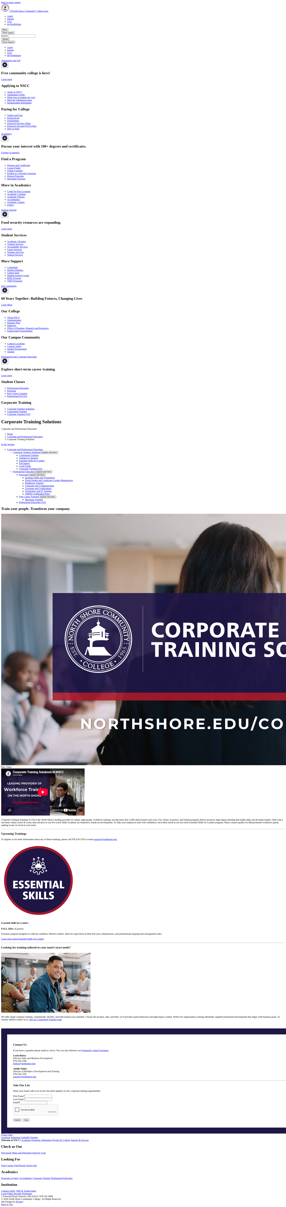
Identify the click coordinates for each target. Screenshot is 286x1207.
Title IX (19, 1191)
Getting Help (13, 273)
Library (10, 205)
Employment (30, 1191)
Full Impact (24, 463)
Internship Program (16, 179)
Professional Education (18, 388)
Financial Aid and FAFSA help (21, 126)
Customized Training (17, 411)
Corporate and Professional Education (25, 436)
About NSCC (13, 317)
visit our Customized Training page (45, 1019)
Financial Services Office (19, 123)
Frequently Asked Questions (95, 1050)
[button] (143, 641)
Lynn (43, 1153)
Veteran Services (15, 255)
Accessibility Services (17, 247)
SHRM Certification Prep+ (37, 494)
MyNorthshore (14, 55)
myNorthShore (14, 24)
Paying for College (61, 1140)
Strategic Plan (13, 323)
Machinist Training (34, 499)
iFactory (19, 1201)
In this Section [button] (8, 444)
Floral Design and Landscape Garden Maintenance (49, 480)
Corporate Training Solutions (20, 409)
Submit (17, 1120)
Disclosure (27, 1193)
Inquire (10, 19)
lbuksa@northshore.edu (24, 1063)
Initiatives (11, 325)
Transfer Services (15, 244)
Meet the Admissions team (19, 100)
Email (16, 1102)
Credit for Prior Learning (19, 191)
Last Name (19, 1099)
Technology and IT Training (38, 491)
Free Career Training (29, 496)
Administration (14, 320)
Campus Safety (14, 346)
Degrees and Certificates (18, 165)
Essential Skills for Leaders (32, 460)
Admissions (46, 1140)
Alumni (10, 351)
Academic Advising (16, 241)
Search (4, 35)
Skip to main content (11, 2)
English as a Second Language (21, 173)
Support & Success (80, 1140)
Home (10, 434)
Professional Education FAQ (32, 502)
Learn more (6, 79)
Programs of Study (10, 1178)
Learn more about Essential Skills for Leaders (22, 939)
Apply (10, 16)
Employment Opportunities (20, 331)
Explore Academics (10, 152)
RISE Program (14, 278)
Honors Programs (15, 176)
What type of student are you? (21, 97)
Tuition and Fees (15, 115)
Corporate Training (41, 1178)
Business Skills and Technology (40, 477)
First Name (19, 1096)
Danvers (36, 1153)
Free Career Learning (17, 393)
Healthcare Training (34, 483)
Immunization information (19, 103)
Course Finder (14, 168)
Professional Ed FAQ (17, 396)
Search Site (31, 1165)
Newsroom (6, 1153)
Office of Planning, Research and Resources (28, 328)
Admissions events (16, 94)
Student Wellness (15, 270)
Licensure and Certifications (38, 488)
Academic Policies (16, 197)
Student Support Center (18, 275)
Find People (20, 1165)
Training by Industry (28, 458)
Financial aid (13, 118)
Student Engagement (17, 349)
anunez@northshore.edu (105, 839)
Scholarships (13, 120)
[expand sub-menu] (4, 65)
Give (9, 21)
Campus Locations (16, 343)
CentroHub (12, 267)
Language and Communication (39, 486)
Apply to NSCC (14, 92)
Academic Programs (30, 1140)
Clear (26, 1120)
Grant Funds (25, 466)
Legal (4, 1193)
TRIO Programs (14, 281)
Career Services (14, 249)
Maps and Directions (22, 1153)
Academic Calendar (16, 194)
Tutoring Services (15, 252)
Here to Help (13, 129)
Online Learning (15, 170)
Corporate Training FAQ (18, 414)
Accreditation (13, 199)
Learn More (6, 305)
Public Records (14, 1193)
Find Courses (7, 1165)
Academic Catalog (16, 202)
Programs (11, 391)
